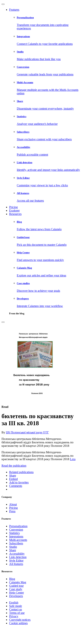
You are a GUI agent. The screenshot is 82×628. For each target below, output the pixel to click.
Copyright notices (20, 619)
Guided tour (16, 585)
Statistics (14, 533)
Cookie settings (18, 623)
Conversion (16, 529)
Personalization (18, 526)
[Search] (3, 322)
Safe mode (15, 606)
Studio (13, 546)
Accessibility (17, 553)
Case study (15, 589)
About (13, 504)
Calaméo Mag (17, 582)
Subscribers (16, 543)
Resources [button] (15, 214)
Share (12, 550)
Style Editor (16, 560)
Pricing (13, 207)
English (13, 602)
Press (12, 511)
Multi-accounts (18, 540)
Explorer (14, 210)
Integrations (16, 536)
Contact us (15, 609)
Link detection (18, 557)
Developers (16, 596)
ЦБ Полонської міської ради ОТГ (27, 432)
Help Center (16, 592)
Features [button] (14, 9)
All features (16, 564)
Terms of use (17, 612)
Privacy (13, 616)
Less (73, 459)
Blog (12, 578)
